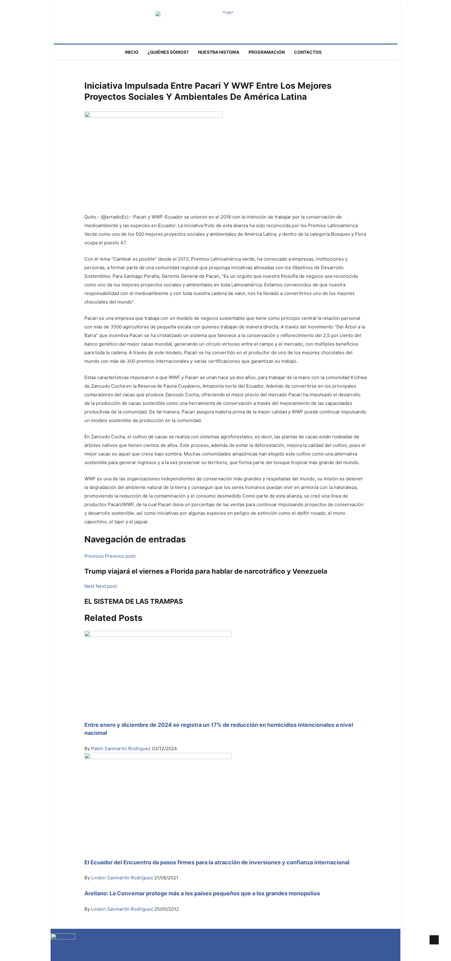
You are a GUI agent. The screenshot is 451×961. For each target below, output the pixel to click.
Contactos (308, 52)
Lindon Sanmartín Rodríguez (122, 878)
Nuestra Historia (218, 52)
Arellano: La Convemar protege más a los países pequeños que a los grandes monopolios (202, 893)
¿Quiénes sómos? (168, 52)
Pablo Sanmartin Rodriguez (121, 748)
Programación (267, 52)
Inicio (131, 52)
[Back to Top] (434, 939)
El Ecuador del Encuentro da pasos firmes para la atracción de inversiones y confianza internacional (216, 862)
